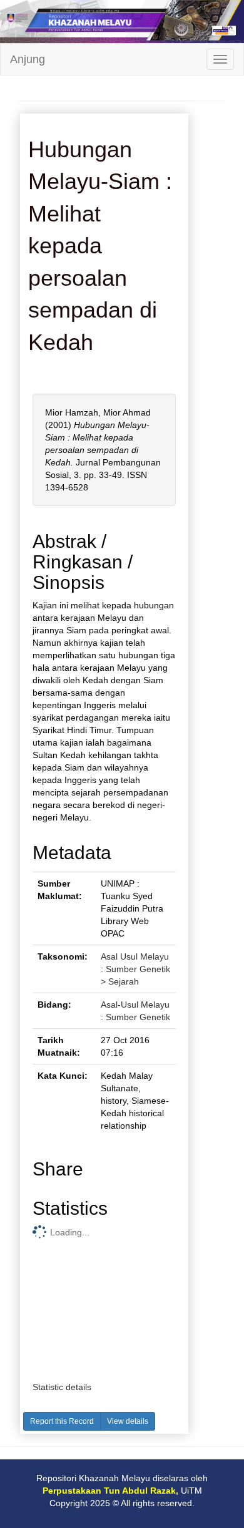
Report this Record (62, 1421)
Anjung (27, 59)
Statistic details (62, 1387)
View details (127, 1421)
